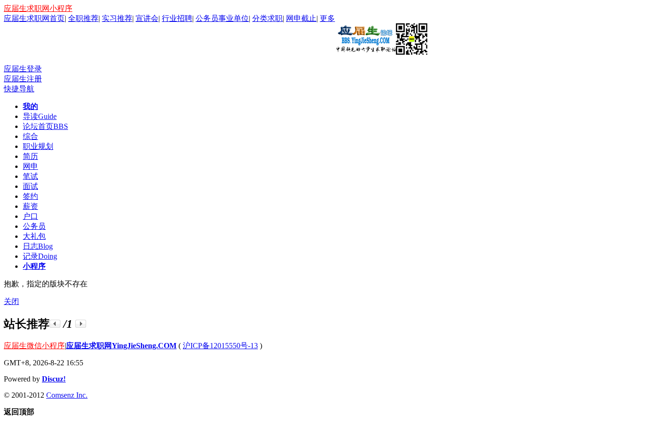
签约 (30, 196)
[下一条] (80, 324)
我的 (30, 106)
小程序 (34, 266)
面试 (30, 186)
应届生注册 (23, 79)
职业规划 (38, 146)
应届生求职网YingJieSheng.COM (121, 346)
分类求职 (267, 18)
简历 (30, 156)
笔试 (30, 176)
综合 (30, 136)
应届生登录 (23, 69)
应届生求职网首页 (34, 18)
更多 (327, 18)
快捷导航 (19, 89)
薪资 (30, 206)
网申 (30, 166)
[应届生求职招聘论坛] (381, 51)
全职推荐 (83, 18)
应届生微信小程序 (34, 346)
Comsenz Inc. (67, 395)
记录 (40, 256)
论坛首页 (45, 126)
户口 (30, 216)
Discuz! (54, 379)
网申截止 (301, 18)
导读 (40, 116)
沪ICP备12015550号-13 (220, 346)
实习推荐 (117, 18)
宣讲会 (147, 18)
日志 (38, 246)
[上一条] (54, 324)
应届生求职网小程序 (38, 8)
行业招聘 (177, 18)
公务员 (34, 226)
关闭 (11, 301)
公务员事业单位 (222, 18)
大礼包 (34, 236)
